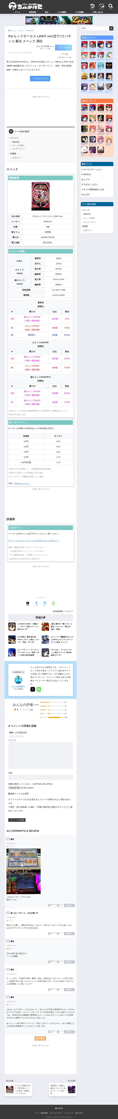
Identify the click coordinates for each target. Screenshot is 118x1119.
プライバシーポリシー (56, 1113)
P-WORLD (86, 174)
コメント (12, 740)
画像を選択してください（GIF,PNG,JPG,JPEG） (31, 784)
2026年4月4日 (11, 843)
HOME (60, 1108)
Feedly (38, 692)
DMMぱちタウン (22, 483)
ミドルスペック (40, 78)
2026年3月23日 (11, 974)
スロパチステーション (92, 169)
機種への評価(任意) (18, 732)
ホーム (17, 12)
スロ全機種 (61, 12)
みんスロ (85, 179)
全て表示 (40, 1038)
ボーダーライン (18, 149)
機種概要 (16, 142)
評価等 (13, 154)
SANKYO (69, 611)
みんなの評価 (45, 47)
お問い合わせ (98, 12)
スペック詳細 (17, 145)
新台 (46, 12)
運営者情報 (44, 1113)
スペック (14, 138)
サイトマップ (69, 1113)
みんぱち (85, 194)
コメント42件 (63, 47)
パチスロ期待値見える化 (92, 189)
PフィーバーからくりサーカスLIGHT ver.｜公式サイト (33, 540)
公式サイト (16, 158)
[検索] (111, 28)
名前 (10, 773)
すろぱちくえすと (89, 184)
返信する (69, 905)
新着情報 (32, 12)
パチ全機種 (79, 12)
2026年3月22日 (11, 1001)
